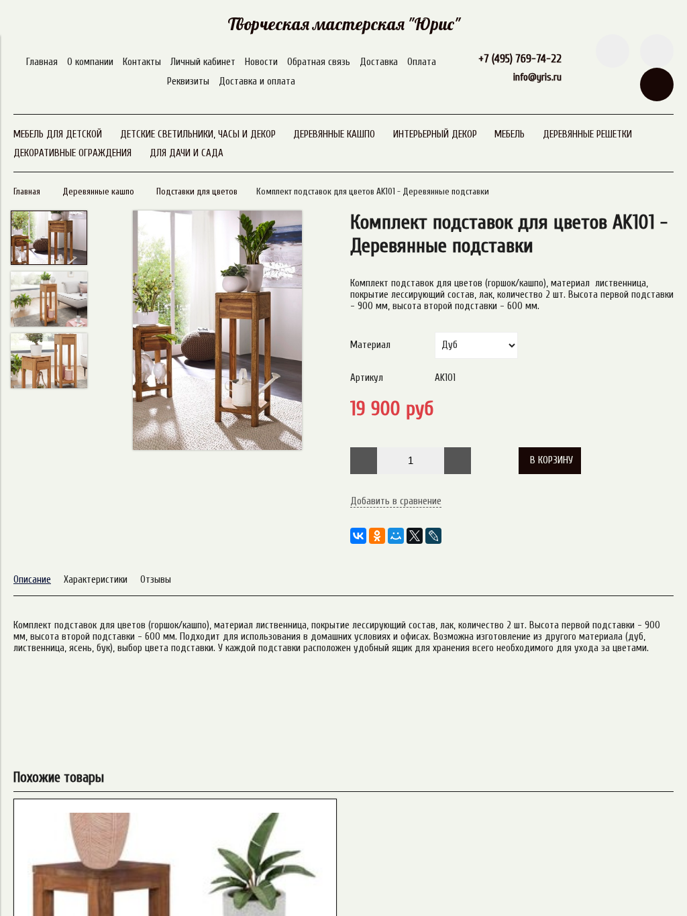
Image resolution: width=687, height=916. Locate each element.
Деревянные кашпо (98, 191)
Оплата (421, 62)
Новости (261, 62)
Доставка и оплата (257, 81)
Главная (42, 62)
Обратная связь (318, 62)
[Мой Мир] (396, 536)
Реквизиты (188, 81)
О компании (90, 62)
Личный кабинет (202, 62)
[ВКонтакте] (358, 536)
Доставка (379, 62)
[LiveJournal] (433, 536)
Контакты (142, 62)
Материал (370, 345)
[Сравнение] (657, 51)
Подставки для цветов (196, 191)
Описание (32, 579)
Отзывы (155, 579)
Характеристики (95, 579)
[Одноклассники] (377, 536)
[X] (415, 536)
